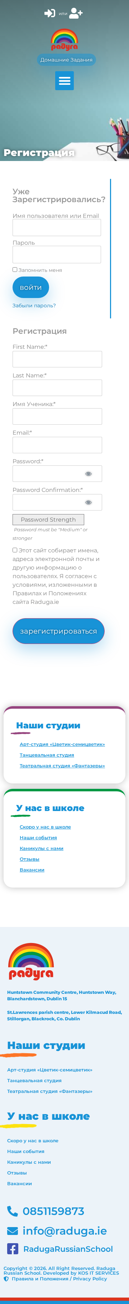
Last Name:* (30, 375)
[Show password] (88, 473)
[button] (64, 80)
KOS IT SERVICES (98, 1273)
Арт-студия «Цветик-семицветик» (62, 744)
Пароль (24, 243)
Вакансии (32, 870)
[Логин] (50, 13)
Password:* (28, 461)
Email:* (22, 432)
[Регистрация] (77, 13)
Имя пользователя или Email (56, 216)
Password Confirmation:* (48, 490)
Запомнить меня (39, 270)
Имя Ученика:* (34, 404)
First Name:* (30, 346)
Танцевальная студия (47, 755)
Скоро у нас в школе (45, 827)
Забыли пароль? (34, 305)
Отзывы (29, 859)
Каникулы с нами (41, 848)
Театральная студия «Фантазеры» (62, 765)
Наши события (38, 837)
